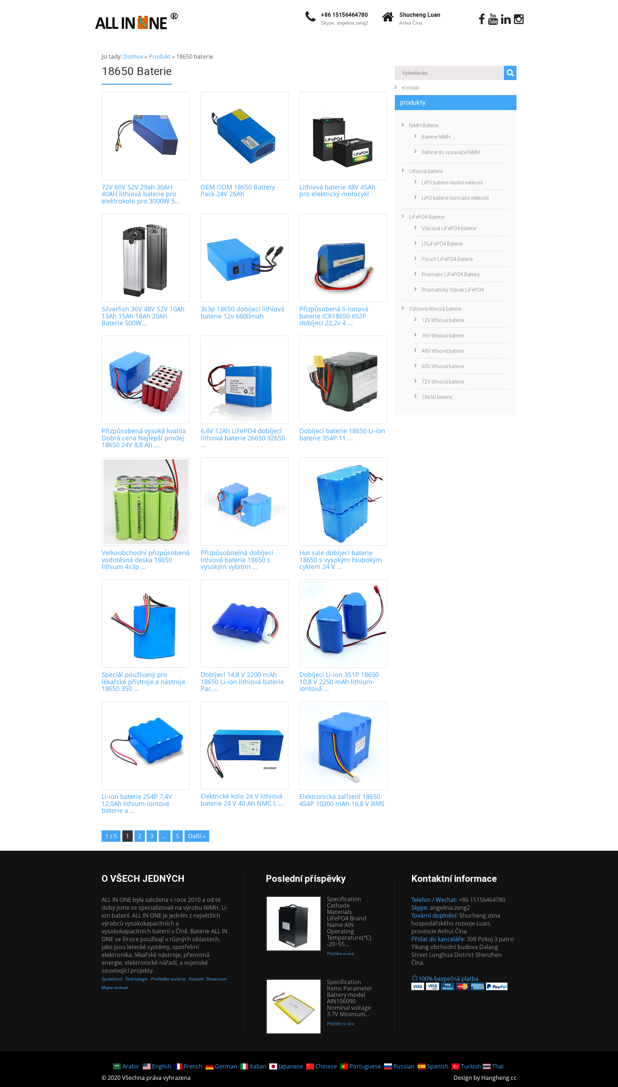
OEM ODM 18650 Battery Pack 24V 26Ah (238, 190)
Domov (133, 56)
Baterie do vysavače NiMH (451, 152)
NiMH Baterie (423, 125)
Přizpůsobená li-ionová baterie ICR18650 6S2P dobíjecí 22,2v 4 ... (333, 316)
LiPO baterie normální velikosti (455, 198)
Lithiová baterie (426, 171)
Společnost (112, 979)
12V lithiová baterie (443, 320)
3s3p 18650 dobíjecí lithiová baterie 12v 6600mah (242, 312)
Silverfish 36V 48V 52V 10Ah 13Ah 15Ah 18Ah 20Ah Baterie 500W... (143, 316)
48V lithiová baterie (443, 351)
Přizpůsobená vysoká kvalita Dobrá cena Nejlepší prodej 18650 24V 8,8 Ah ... (144, 437)
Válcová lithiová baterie (435, 309)
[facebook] (482, 19)
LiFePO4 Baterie (426, 217)
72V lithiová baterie (443, 382)
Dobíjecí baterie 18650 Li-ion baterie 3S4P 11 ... (342, 434)
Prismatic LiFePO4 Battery (451, 274)
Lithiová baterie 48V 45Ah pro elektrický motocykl (337, 190)
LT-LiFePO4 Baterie (442, 244)
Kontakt (411, 88)
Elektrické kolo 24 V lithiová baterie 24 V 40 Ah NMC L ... (242, 799)
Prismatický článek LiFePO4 (453, 290)
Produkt (160, 56)
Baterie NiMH (436, 137)
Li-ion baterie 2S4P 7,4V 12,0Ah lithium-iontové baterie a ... (137, 803)
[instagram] (519, 19)
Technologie (136, 979)
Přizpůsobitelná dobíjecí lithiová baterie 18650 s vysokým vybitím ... (237, 559)
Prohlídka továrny (168, 979)
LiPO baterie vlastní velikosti (452, 183)
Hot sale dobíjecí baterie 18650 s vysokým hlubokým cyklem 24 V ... (340, 559)
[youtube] (493, 19)
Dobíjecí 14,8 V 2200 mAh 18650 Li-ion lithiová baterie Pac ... (242, 681)
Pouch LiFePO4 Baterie (447, 259)
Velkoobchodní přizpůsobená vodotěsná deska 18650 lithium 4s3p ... (146, 559)
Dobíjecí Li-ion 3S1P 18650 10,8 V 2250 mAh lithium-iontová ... (339, 681)
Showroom (216, 979)
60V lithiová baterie (443, 366)
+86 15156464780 (344, 14)
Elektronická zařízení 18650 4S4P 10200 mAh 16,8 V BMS (341, 800)
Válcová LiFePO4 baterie (449, 228)
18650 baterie (437, 397)
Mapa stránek (115, 987)
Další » (197, 836)
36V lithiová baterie (443, 336)
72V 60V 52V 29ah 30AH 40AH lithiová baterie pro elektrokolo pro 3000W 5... (141, 194)
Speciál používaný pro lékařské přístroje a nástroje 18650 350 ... (143, 681)
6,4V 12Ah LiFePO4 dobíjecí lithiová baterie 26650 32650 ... (243, 437)
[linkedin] (506, 19)
